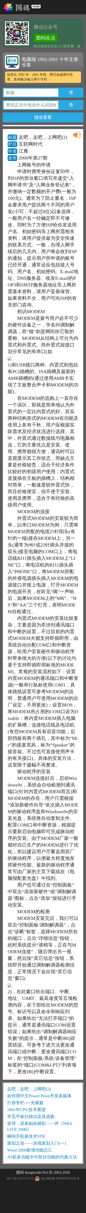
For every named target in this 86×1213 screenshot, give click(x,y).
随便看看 (43, 117)
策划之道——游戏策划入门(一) (36, 1143)
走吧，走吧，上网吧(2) (29, 1089)
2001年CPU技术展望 (26, 1109)
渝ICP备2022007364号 (20, 1178)
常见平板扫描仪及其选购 (30, 1116)
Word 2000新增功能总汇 (29, 1150)
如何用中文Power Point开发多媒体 (39, 1095)
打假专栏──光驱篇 (25, 1102)
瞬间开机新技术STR (26, 1136)
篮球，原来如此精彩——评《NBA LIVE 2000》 (39, 1126)
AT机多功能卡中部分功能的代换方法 (42, 1157)
